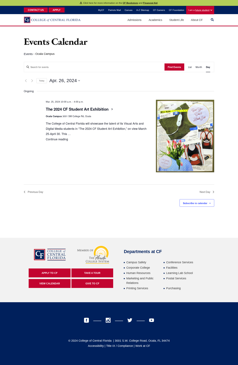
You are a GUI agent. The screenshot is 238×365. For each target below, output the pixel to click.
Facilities (171, 267)
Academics (155, 20)
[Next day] (32, 81)
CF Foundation (176, 10)
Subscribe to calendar (195, 203)
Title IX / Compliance (119, 345)
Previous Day (35, 192)
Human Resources (138, 273)
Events (28, 54)
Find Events (174, 67)
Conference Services (179, 262)
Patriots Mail (114, 10)
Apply (57, 10)
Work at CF (142, 345)
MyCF (101, 10)
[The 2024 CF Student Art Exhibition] (185, 137)
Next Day (205, 192)
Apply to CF (49, 273)
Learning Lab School (179, 273)
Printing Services (137, 288)
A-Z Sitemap (142, 10)
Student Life (176, 20)
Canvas (128, 10)
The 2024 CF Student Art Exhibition (78, 109)
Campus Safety (136, 262)
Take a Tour (92, 273)
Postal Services (176, 278)
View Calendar (49, 283)
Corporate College (138, 267)
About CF (197, 20)
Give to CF (92, 283)
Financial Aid (150, 3)
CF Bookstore (130, 3)
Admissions (134, 20)
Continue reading (57, 139)
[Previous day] (26, 81)
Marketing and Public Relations (139, 281)
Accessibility (96, 345)
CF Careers (159, 10)
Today (41, 80)
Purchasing (173, 288)
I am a (199, 10)
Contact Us (36, 10)
